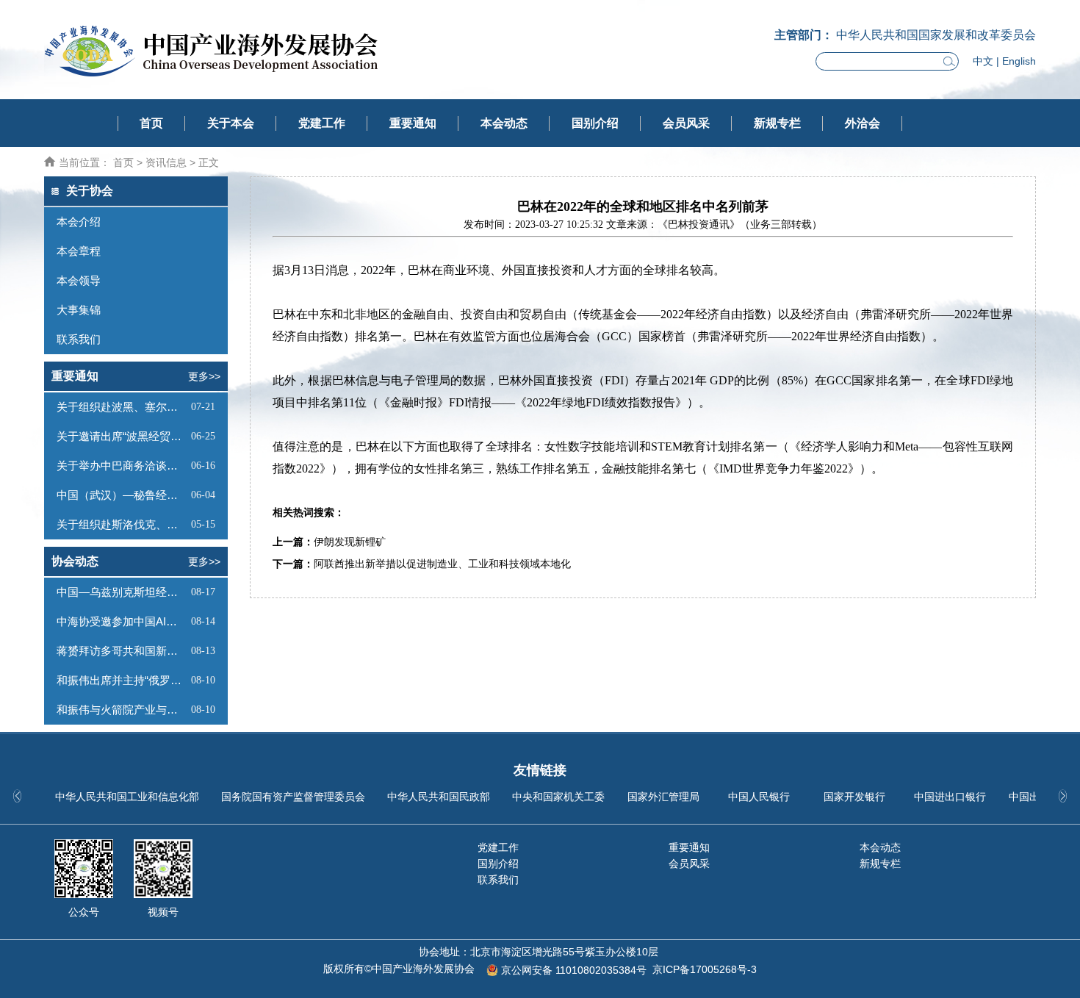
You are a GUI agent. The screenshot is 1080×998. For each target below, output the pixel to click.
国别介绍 (595, 123)
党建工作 (321, 123)
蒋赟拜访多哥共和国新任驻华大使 (122, 651)
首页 (151, 123)
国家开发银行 (854, 797)
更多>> (204, 376)
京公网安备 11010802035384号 (574, 970)
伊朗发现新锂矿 (350, 542)
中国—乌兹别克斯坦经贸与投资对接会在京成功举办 (122, 592)
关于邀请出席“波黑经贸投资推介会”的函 (122, 436)
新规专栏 (777, 123)
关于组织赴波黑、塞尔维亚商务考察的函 (122, 407)
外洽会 (862, 123)
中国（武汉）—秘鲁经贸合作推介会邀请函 (122, 495)
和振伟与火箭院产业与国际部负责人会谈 (122, 709)
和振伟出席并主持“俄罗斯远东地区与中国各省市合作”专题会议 (122, 680)
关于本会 (230, 123)
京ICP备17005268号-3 (704, 969)
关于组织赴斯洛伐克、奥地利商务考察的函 (122, 524)
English (1019, 61)
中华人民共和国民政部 (438, 797)
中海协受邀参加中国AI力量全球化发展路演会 (122, 621)
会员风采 (686, 123)
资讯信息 (166, 162)
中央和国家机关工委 (558, 797)
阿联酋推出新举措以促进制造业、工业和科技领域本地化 (442, 564)
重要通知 (412, 123)
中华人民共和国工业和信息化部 (127, 797)
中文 (983, 61)
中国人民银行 (759, 797)
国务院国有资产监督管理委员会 (293, 797)
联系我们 (498, 880)
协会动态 (74, 561)
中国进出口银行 (950, 797)
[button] (1063, 796)
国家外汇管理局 (663, 797)
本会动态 (504, 123)
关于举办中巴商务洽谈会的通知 (122, 465)
